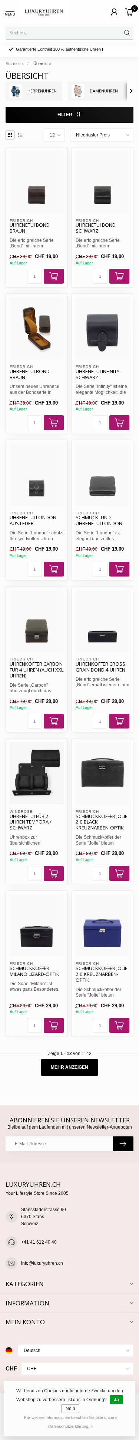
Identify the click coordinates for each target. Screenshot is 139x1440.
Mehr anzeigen (69, 1067)
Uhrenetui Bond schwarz (96, 228)
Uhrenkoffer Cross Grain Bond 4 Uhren (100, 667)
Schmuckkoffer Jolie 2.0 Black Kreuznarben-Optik (102, 822)
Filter (65, 114)
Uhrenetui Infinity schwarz (97, 375)
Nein (70, 1408)
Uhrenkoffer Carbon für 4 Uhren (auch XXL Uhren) (36, 670)
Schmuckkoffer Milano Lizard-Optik (34, 971)
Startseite (14, 63)
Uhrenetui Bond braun (30, 228)
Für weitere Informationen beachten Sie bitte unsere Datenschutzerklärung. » (70, 1422)
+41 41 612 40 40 (39, 1242)
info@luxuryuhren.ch (42, 1263)
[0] (129, 11)
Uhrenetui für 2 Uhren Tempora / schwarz (31, 822)
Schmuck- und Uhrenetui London (99, 521)
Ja (116, 1399)
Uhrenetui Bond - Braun (31, 375)
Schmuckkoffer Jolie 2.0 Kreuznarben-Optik (102, 974)
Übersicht (42, 63)
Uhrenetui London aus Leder (33, 521)
